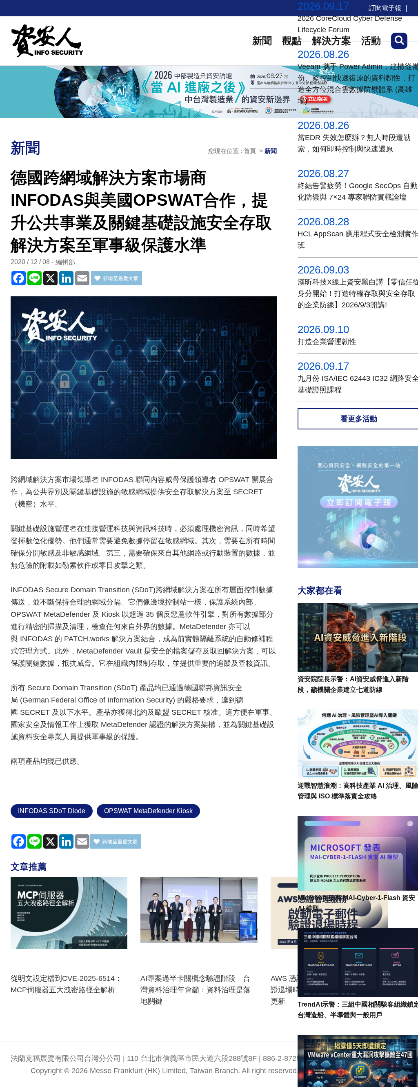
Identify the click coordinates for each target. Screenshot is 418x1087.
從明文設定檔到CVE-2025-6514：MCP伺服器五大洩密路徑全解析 (66, 984)
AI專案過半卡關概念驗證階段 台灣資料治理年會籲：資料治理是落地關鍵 (195, 989)
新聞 (262, 40)
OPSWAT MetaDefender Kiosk (148, 810)
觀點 (292, 40)
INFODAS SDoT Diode (51, 810)
